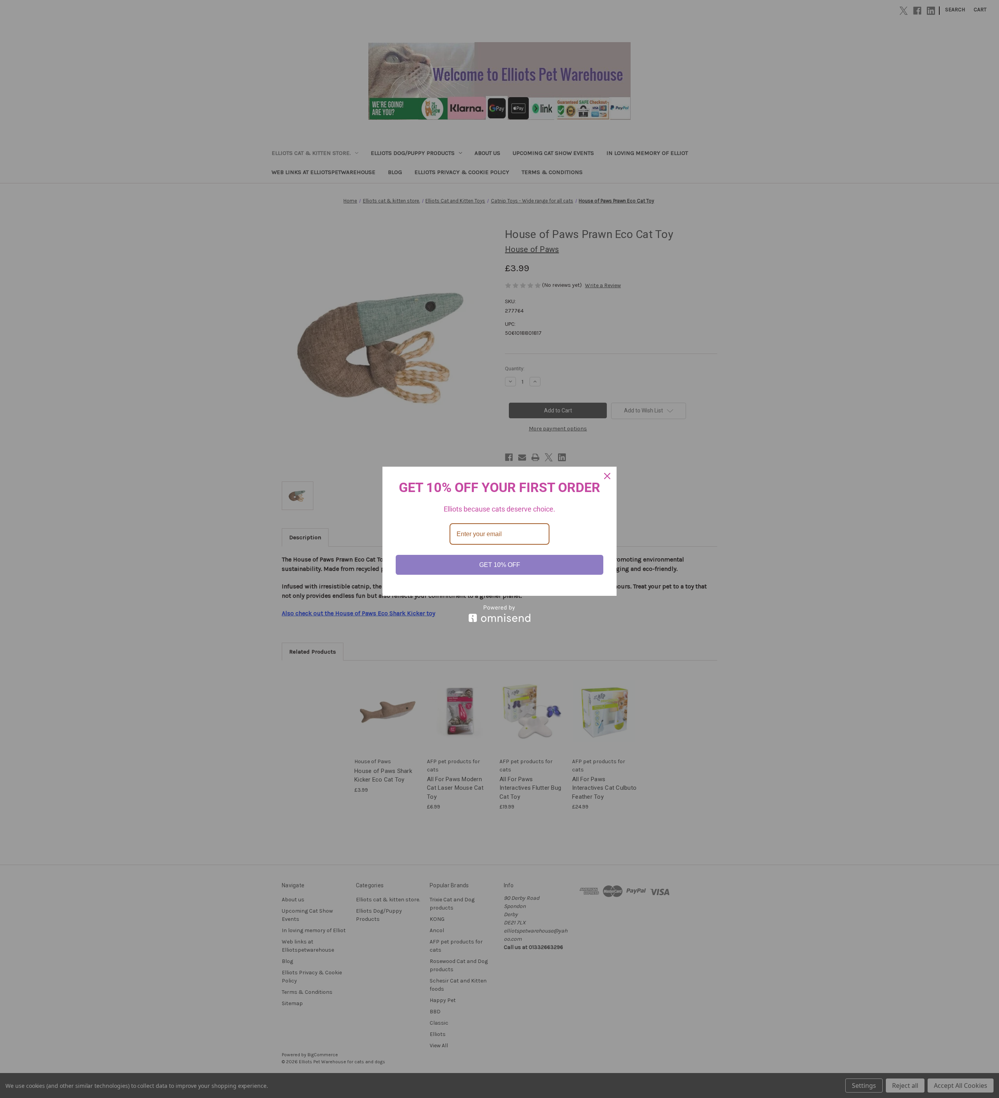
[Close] (607, 476)
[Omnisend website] (499, 613)
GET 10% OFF (499, 564)
